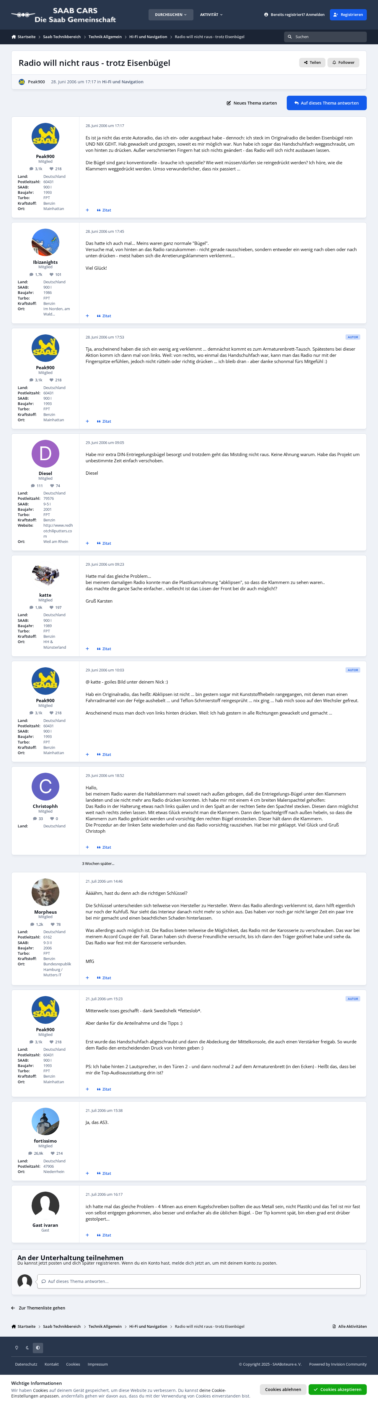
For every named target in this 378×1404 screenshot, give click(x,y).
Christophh (45, 806)
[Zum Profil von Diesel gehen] (45, 454)
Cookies (73, 1364)
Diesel (45, 473)
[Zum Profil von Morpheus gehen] (45, 892)
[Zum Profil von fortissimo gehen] (45, 1121)
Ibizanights (45, 262)
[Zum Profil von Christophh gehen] (45, 787)
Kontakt (52, 1364)
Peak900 (36, 81)
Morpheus (45, 912)
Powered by (338, 1364)
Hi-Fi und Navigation (123, 81)
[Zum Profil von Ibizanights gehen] (45, 242)
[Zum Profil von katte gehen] (45, 575)
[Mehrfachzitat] (87, 210)
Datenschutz (26, 1364)
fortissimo (45, 1141)
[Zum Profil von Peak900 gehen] (22, 82)
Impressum (98, 1364)
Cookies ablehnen (283, 1389)
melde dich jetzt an (191, 1263)
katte (45, 595)
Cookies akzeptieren (340, 1389)
